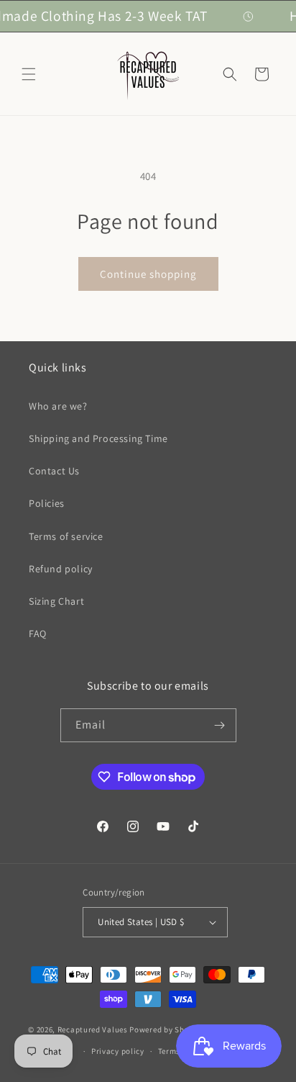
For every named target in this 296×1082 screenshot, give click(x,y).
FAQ (38, 633)
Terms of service (66, 536)
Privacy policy (117, 1051)
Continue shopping (148, 274)
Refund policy (61, 568)
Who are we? (58, 406)
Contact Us (54, 470)
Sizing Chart (56, 601)
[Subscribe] (220, 725)
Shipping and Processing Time (98, 438)
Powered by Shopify (166, 1029)
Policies (47, 503)
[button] (29, 74)
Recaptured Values (92, 1029)
